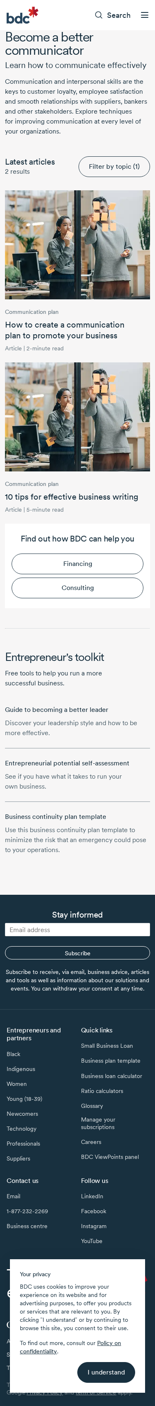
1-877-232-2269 (27, 1211)
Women (17, 1084)
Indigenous (21, 1069)
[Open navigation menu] (144, 15)
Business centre (27, 1226)
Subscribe (78, 953)
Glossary (92, 1105)
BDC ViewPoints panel (110, 1156)
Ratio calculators (102, 1091)
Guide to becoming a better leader (56, 710)
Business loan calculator (111, 1076)
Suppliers (18, 1158)
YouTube (92, 1241)
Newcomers (22, 1113)
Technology (21, 1128)
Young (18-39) (24, 1098)
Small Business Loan (107, 1045)
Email (13, 1196)
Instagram (94, 1226)
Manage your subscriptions (98, 1123)
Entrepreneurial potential (67, 763)
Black (13, 1054)
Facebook (93, 1211)
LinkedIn (92, 1196)
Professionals (23, 1143)
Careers (91, 1142)
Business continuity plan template (55, 817)
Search (119, 15)
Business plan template (111, 1060)
